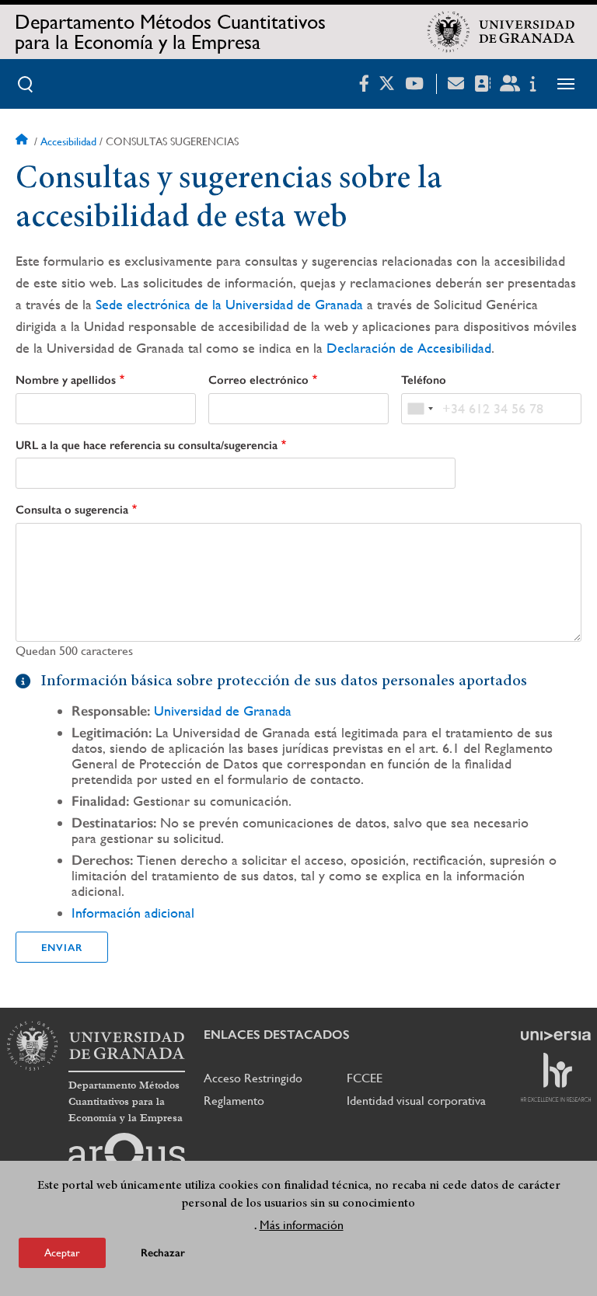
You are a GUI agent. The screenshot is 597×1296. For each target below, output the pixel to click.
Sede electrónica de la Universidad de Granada (229, 304)
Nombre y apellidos (66, 380)
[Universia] (556, 1035)
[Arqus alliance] (126, 1158)
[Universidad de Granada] (501, 32)
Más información (302, 1225)
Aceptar (62, 1252)
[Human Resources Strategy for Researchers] (556, 1077)
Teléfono (423, 380)
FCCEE (364, 1078)
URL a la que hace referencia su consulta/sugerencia (147, 445)
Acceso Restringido (253, 1078)
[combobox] (420, 408)
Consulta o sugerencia (72, 510)
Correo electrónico (258, 380)
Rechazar (163, 1252)
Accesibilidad (68, 141)
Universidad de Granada (223, 710)
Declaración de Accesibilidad (408, 348)
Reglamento (234, 1100)
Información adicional (133, 912)
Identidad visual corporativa (416, 1100)
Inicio (23, 141)
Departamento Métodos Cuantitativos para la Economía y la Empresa (170, 32)
